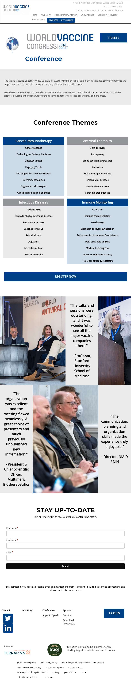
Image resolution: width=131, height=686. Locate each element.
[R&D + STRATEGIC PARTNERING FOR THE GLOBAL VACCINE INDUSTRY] (15, 8)
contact (84, 672)
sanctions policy (75, 667)
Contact (6, 610)
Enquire (67, 615)
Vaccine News (38, 19)
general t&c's (70, 672)
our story (46, 14)
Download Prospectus (69, 622)
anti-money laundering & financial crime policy (83, 662)
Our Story (27, 610)
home (34, 14)
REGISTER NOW (65, 276)
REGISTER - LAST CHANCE (61, 20)
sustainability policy (55, 667)
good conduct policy (26, 662)
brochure (49, 677)
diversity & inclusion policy (29, 667)
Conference (48, 610)
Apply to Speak (50, 615)
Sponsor (67, 610)
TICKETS (113, 38)
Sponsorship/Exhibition (65, 14)
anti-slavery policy (49, 662)
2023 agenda (87, 14)
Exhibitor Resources (107, 14)
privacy (56, 672)
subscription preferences (28, 677)
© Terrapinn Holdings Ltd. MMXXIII (32, 672)
